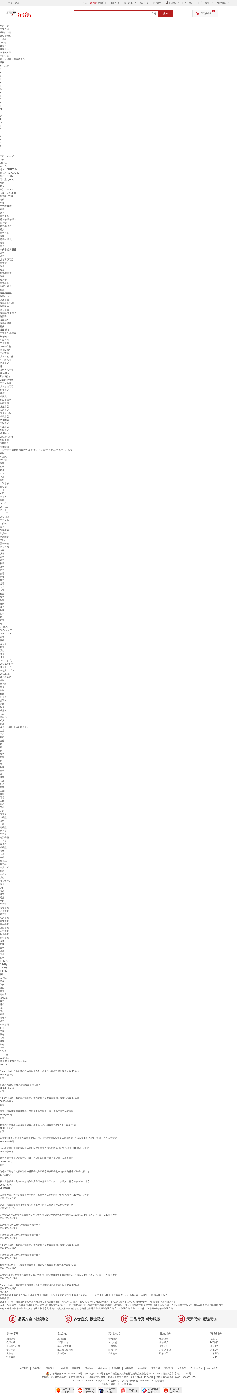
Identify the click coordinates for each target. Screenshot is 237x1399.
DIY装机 (214, 1342)
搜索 (165, 13)
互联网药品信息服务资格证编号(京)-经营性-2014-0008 (133, 1373)
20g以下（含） (7, 670)
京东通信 (214, 1353)
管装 (2, 714)
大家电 (9, 1353)
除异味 (3, 533)
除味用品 (4, 423)
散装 (2, 707)
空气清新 (4, 520)
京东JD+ (214, 1357)
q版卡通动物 (131, 1295)
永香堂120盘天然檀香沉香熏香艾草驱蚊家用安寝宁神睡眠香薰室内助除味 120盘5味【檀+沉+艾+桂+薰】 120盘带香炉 (58, 1138)
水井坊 (143, 1308)
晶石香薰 (4, 309)
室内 (2, 901)
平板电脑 (76, 1305)
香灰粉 (3, 279)
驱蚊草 (3, 874)
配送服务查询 (64, 1346)
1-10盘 (3, 1051)
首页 (2, 59)
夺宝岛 (213, 1338)
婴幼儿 (3, 717)
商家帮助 (76, 1368)
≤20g (2, 657)
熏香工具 (4, 216)
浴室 (2, 787)
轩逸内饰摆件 (64, 1295)
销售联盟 (129, 1368)
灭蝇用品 (4, 410)
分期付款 (112, 1346)
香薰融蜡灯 (5, 323)
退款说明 (163, 1346)
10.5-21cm (5, 633)
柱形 (2, 593)
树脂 (2, 610)
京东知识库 (5, 29)
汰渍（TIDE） (7, 189)
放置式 (3, 456)
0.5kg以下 (5, 961)
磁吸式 (3, 463)
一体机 (3, 39)
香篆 (2, 236)
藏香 (2, 567)
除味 (2, 1031)
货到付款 (112, 1338)
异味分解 (4, 543)
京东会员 (144, 2)
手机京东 (172, 2)
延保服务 (214, 1346)
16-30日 (4, 506)
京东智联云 (22, 1308)
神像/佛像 (4, 373)
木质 (2, 470)
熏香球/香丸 (6, 239)
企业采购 (157, 2)
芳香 (2, 527)
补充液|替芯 (6, 881)
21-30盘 (4, 1054)
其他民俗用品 (6, 370)
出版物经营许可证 (96, 1377)
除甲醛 (3, 540)
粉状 (2, 957)
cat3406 (145, 1295)
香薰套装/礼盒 (7, 303)
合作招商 (63, 1368)
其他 (2, 650)
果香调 (3, 904)
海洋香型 (4, 837)
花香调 (3, 914)
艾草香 (3, 643)
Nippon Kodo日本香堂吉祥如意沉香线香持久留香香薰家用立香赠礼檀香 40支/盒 (39, 1098)
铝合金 (3, 486)
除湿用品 (4, 426)
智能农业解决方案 (113, 1305)
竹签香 (3, 1018)
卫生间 (3, 790)
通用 (2, 724)
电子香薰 (4, 343)
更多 (2, 203)
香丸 (2, 1008)
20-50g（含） (7, 667)
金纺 (2, 182)
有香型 (3, 814)
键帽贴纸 (4, 49)
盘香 (2, 213)
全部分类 (4, 25)
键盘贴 (3, 46)
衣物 (2, 1038)
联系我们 (37, 1368)
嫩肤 (2, 987)
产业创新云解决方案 (199, 1305)
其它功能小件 (6, 356)
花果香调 (4, 911)
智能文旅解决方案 (65, 1308)
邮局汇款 (112, 1350)
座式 (2, 857)
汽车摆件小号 (48, 1295)
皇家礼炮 (164, 1305)
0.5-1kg (4, 967)
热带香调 (4, 937)
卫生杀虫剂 (5, 413)
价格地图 (91, 1308)
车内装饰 (4, 523)
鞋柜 (2, 794)
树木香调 (4, 934)
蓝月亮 (3, 166)
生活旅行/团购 (13, 1346)
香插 (2, 229)
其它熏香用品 (6, 259)
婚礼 (2, 807)
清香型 (3, 827)
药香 (2, 570)
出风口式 (4, 867)
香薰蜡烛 (4, 296)
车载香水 (4, 339)
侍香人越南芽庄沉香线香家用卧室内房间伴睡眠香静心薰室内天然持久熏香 (36, 1158)
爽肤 (2, 974)
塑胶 (2, 500)
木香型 (3, 817)
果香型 (3, 834)
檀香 (2, 563)
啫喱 (2, 951)
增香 (2, 991)
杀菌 (2, 550)
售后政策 (163, 1338)
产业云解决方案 (89, 1305)
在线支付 (112, 1342)
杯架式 (3, 861)
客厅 (2, 797)
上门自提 (61, 1338)
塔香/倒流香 (6, 226)
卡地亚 (156, 1305)
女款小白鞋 (80, 1308)
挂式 (2, 871)
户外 (2, 810)
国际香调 (4, 927)
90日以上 (4, 517)
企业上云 (135, 1308)
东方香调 (4, 931)
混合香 (3, 844)
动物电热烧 (5, 1295)
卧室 (2, 777)
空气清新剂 (5, 383)
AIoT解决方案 (32, 1305)
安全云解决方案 (122, 1308)
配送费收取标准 (65, 1350)
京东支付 (121, 1384)
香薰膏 (3, 316)
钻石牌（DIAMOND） (11, 172)
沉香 (2, 580)
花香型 (3, 841)
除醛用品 (4, 430)
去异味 (3, 977)
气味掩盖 (4, 530)
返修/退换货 (165, 1350)
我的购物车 (206, 13)
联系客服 (10, 1357)
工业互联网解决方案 (133, 1305)
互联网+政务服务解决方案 (160, 1308)
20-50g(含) (5, 677)
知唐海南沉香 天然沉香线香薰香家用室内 (20, 1084)
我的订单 (115, 2)
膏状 (2, 947)
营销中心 (89, 1368)
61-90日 (4, 513)
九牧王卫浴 (65, 1305)
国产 (2, 734)
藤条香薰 (4, 299)
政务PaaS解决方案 (179, 1305)
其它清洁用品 (6, 386)
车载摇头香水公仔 (83, 1295)
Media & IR (212, 1368)
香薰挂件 (4, 319)
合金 (2, 740)
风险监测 (155, 1368)
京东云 (132, 1384)
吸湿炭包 (34, 1295)
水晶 (2, 476)
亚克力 (3, 496)
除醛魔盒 (4, 440)
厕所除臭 (4, 537)
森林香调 (4, 924)
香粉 (2, 1004)
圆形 (2, 587)
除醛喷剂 (4, 443)
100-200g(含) (7, 663)
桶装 (2, 694)
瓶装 (2, 680)
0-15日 (3, 503)
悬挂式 (3, 460)
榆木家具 (44, 1308)
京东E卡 (214, 1350)
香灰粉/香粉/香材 (8, 219)
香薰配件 (4, 306)
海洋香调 (4, 917)
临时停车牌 (5, 346)
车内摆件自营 (20, 1295)
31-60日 (4, 510)
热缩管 (100, 1305)
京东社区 (142, 1368)
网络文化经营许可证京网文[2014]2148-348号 (130, 1377)
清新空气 (4, 994)
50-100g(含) (6, 660)
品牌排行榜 (5, 32)
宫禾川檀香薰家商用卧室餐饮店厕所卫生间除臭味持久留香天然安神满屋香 (36, 1111)
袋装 (2, 687)
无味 (2, 824)
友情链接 (115, 1368)
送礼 (2, 1028)
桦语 (165, 1295)
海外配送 (61, 1353)
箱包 (2, 1044)
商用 (2, 780)
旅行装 (3, 684)
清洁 (2, 804)
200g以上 (5, 673)
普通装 (3, 700)
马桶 (2, 1048)
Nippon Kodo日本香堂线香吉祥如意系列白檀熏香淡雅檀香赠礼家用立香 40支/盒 (39, 1071)
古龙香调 (4, 921)
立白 (2, 159)
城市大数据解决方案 (50, 1305)
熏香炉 (3, 223)
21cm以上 (5, 627)
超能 (2, 199)
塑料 (2, 480)
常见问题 (10, 1350)
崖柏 (2, 577)
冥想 (2, 1034)
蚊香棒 (3, 864)
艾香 (2, 583)
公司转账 (112, 1353)
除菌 (2, 984)
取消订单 (163, 1353)
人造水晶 (4, 483)
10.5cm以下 (6, 630)
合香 (2, 557)
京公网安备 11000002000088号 (66, 1373)
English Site (196, 1368)
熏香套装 (4, 233)
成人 (2, 720)
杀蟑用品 (4, 416)
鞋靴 (2, 1041)
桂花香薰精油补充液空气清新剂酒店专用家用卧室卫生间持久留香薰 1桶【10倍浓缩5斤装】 (45, 1181)
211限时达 (62, 1342)
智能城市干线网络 (16, 1305)
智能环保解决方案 (105, 1308)
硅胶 (2, 603)
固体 (2, 854)
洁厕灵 (3, 396)
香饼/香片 (4, 998)
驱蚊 (2, 553)
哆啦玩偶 (155, 1295)
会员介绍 (10, 1342)
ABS (2, 493)
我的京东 (128, 2)
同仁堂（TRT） (7, 179)
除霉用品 (4, 390)
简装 (2, 704)
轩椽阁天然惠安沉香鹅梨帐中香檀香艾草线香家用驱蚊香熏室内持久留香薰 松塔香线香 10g (44, 1171)
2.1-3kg (4, 971)
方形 (2, 590)
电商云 (52, 1308)
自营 (2, 1078)
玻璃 (2, 466)
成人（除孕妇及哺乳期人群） (14, 727)
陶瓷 (2, 597)
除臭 (2, 981)
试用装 (3, 710)
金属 (2, 473)
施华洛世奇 (33, 1308)
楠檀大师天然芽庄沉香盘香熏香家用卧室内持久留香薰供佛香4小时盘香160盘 (38, 1124)
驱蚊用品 (4, 406)
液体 (2, 851)
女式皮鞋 (147, 1305)
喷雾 (2, 944)
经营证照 (159, 1380)
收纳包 (3, 42)
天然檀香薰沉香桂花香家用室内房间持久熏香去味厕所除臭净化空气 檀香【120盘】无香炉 (44, 1148)
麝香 (2, 573)
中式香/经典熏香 (8, 333)
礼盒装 (3, 697)
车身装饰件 (5, 360)
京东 (31, 14)
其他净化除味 (6, 436)
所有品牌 (4, 66)
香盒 (2, 884)
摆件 (9, 59)
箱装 (2, 690)
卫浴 (2, 800)
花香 (2, 560)
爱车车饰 (118, 1295)
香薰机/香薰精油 (8, 313)
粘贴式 (3, 453)
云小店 (3, 1305)
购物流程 (10, 1338)
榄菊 (2, 186)
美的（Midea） (7, 156)
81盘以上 (4, 1058)
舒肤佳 (3, 162)
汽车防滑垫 (5, 349)
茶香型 (3, 847)
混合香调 (4, 907)
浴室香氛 (4, 547)
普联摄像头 (5, 36)
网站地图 (214, 1305)
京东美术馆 (5, 52)
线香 (2, 209)
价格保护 (163, 1342)
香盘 (2, 243)
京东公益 (181, 1368)
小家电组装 (10, 1308)
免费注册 (102, 2)
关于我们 (23, 1368)
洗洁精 (3, 393)
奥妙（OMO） (7, 176)
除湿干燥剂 (5, 400)
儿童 (2, 730)
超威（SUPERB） (9, 169)
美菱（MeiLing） (8, 193)
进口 (2, 737)
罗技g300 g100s (102, 1295)
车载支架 (4, 353)
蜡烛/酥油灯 (6, 376)
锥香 (2, 1001)
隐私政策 (168, 1368)
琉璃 (2, 757)
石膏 (2, 490)
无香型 (3, 830)
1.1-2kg (4, 964)
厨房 (2, 784)
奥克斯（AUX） (8, 196)
